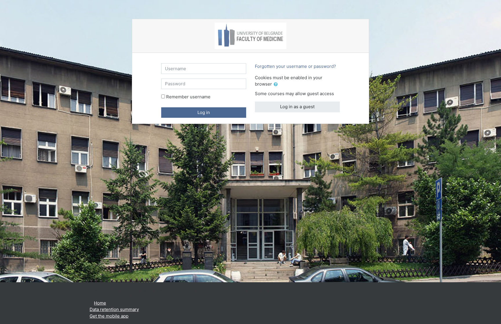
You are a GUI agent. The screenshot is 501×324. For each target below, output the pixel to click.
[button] (277, 84)
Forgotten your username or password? (295, 66)
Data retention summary (114, 309)
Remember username (188, 96)
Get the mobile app (109, 316)
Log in (203, 112)
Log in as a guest (297, 106)
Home (100, 303)
